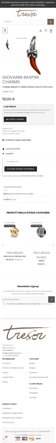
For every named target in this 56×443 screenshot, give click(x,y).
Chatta (30, 5)
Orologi (32, 368)
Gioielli (32, 363)
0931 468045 (7, 350)
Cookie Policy (7, 377)
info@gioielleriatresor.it (11, 353)
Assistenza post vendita (12, 418)
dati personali (47, 304)
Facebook (33, 388)
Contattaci (6, 408)
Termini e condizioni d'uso (12, 368)
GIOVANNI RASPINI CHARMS (32, 176)
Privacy (5, 373)
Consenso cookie (34, 435)
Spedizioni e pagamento (12, 413)
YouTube (32, 397)
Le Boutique (40, 5)
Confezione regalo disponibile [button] (17, 140)
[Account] (40, 30)
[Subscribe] (51, 299)
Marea (41, 261)
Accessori (33, 373)
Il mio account (8, 422)
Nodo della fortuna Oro (15, 256)
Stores (5, 382)
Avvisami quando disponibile (20, 169)
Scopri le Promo (16, 119)
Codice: (5, 92)
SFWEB (24, 435)
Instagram (33, 393)
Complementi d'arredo (38, 377)
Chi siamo (6, 363)
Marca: (7, 194)
